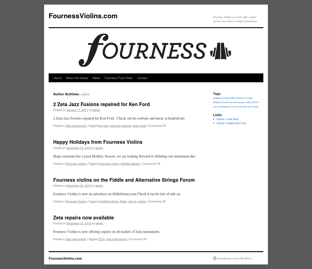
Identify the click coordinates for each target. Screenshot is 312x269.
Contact (142, 78)
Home (57, 78)
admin (85, 93)
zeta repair (139, 126)
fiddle (123, 201)
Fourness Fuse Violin (119, 78)
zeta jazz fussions (121, 126)
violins (142, 201)
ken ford (103, 126)
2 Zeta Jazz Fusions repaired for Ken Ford (101, 104)
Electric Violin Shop (228, 119)
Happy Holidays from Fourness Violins (98, 141)
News (96, 78)
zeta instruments (116, 239)
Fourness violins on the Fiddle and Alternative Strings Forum (124, 179)
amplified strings (108, 201)
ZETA (101, 239)
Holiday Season (130, 163)
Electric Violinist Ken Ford (231, 123)
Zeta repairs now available (83, 217)
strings (132, 201)
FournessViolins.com (83, 15)
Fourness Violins (76, 163)
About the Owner (77, 78)
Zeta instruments (76, 126)
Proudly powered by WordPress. (235, 258)
